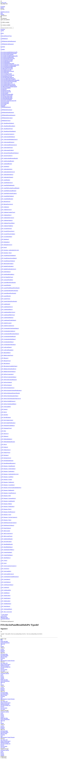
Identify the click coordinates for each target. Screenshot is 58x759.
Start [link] (2, 659)
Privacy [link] (2, 676)
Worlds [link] (2, 646)
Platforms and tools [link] (5, 665)
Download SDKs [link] (4, 655)
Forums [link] (2, 677)
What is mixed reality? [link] (6, 664)
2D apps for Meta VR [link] (5, 667)
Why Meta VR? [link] (4, 663)
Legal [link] (2, 674)
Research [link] (3, 650)
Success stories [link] (4, 669)
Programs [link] (3, 658)
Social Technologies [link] (5, 642)
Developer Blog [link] (4, 654)
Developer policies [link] (5, 673)
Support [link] (2, 678)
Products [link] (2, 651)
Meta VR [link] (3, 644)
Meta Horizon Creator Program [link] (7, 660)
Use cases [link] (3, 670)
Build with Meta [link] (4, 641)
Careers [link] (2, 649)
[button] (29, 1)
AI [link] (1, 645)
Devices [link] (2, 668)
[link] (3, 2)
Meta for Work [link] (4, 656)
